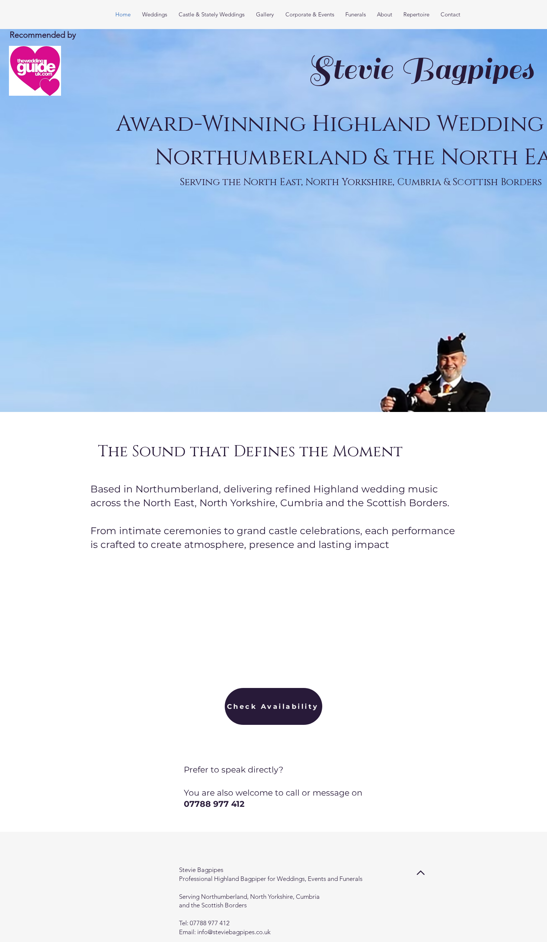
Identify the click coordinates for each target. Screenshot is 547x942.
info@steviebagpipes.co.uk (234, 932)
